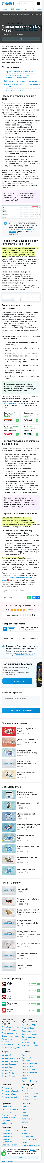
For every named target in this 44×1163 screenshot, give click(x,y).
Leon (24, 1113)
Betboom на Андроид (11, 1048)
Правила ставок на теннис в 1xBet (20, 72)
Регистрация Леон (30, 1097)
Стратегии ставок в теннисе (18, 90)
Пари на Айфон (28, 1028)
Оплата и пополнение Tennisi (27, 954)
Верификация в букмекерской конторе (27, 751)
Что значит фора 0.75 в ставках (28, 900)
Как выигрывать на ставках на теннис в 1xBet (23, 85)
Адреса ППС (27, 1142)
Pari (23, 1110)
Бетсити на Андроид (10, 1045)
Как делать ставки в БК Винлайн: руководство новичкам (28, 911)
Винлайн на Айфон (29, 1025)
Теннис (33, 638)
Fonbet (25, 1116)
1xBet (5, 638)
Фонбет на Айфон (29, 1034)
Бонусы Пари (7, 1067)
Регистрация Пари (30, 1094)
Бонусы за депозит (10, 1061)
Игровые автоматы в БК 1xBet (28, 804)
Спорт (24, 638)
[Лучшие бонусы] (3, 1153)
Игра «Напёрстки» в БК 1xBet (28, 858)
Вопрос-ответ (28, 1136)
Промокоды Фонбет (10, 1097)
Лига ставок (27, 1119)
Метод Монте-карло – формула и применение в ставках (28, 932)
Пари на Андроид (9, 1030)
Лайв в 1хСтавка (24, 965)
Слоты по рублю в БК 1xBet (26, 730)
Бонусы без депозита (11, 1058)
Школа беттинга (29, 1139)
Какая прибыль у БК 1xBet (26, 836)
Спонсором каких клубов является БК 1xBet (28, 826)
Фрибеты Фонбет (29, 1072)
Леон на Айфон (28, 1031)
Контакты (26, 1133)
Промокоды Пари (9, 1094)
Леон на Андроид (9, 1033)
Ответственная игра (31, 1145)
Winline (25, 1107)
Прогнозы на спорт (10, 1130)
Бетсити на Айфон (29, 1043)
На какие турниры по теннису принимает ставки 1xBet (19, 76)
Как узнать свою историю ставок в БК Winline (27, 922)
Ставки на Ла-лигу (9, 1145)
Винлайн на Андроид (10, 1027)
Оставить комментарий (21, 711)
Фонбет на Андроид (10, 1036)
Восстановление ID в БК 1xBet (28, 847)
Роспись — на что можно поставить (21, 81)
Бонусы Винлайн (9, 1064)
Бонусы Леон (7, 1070)
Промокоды (7, 1088)
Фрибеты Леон (28, 1069)
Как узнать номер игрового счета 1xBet (27, 793)
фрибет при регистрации (12, 403)
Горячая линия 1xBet (26, 869)
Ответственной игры (24, 655)
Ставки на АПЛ (8, 1136)
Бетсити (25, 1122)
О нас (24, 1130)
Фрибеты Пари (28, 1066)
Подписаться (17, 681)
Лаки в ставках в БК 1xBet (26, 815)
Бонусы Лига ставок (10, 1076)
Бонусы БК (6, 1055)
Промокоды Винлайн (10, 1091)
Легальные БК (8, 1107)
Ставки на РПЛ (8, 1133)
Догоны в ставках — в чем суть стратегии (27, 740)
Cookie (32, 1150)
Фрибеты (26, 1055)
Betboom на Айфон (30, 1046)
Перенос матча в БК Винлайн (26, 773)
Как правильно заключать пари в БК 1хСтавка (26, 762)
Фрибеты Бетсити (29, 1081)
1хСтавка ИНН (23, 889)
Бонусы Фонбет (8, 1073)
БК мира (14, 638)
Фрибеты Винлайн (29, 1063)
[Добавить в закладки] (21, 38)
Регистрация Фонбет (31, 1100)
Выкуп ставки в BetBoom (28, 943)
